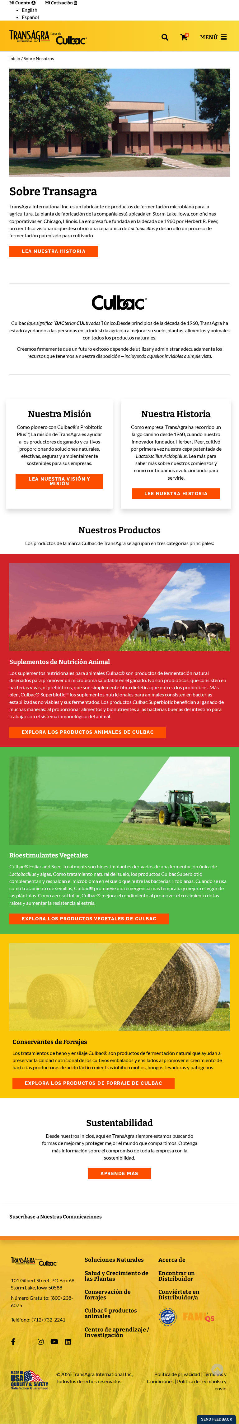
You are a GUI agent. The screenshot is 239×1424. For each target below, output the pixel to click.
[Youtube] (54, 1342)
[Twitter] (27, 1342)
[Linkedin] (68, 1342)
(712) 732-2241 (48, 1319)
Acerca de (172, 1259)
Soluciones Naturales (114, 1259)
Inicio (14, 58)
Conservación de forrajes (108, 1295)
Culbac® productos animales (111, 1313)
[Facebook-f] (13, 1342)
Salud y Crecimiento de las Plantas (117, 1276)
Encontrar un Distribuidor (176, 1276)
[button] (165, 37)
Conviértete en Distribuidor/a (179, 1295)
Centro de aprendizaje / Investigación (117, 1332)
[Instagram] (40, 1342)
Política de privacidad (177, 1374)
